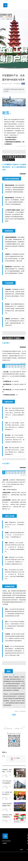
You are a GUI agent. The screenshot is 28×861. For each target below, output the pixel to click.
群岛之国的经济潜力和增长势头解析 (9, 728)
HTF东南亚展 (17, 83)
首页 (21, 849)
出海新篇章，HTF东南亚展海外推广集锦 (19, 728)
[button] (12, 67)
